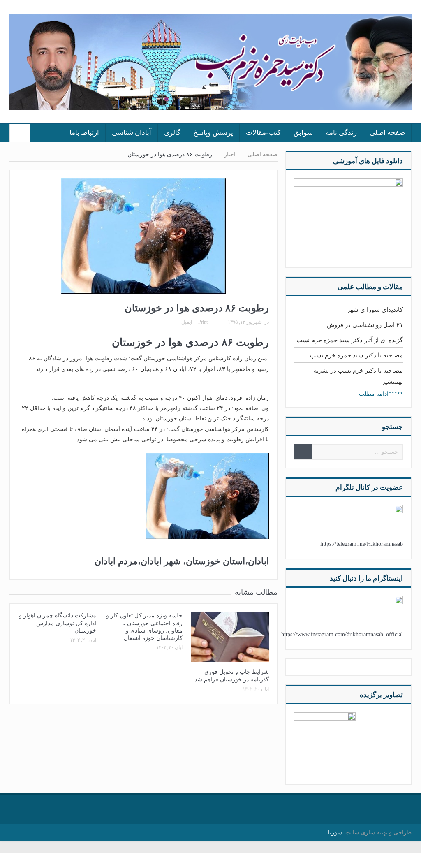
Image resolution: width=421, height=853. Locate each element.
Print (203, 322)
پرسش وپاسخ (213, 133)
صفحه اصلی (387, 133)
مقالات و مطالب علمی (370, 287)
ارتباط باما (84, 133)
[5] (325, 742)
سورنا (335, 833)
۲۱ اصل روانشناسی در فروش (365, 325)
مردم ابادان (116, 561)
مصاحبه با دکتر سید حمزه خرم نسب (356, 355)
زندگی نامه (341, 133)
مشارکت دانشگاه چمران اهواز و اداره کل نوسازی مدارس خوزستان (57, 622)
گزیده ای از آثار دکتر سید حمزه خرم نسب (349, 340)
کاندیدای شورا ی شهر (375, 309)
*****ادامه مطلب (381, 394)
